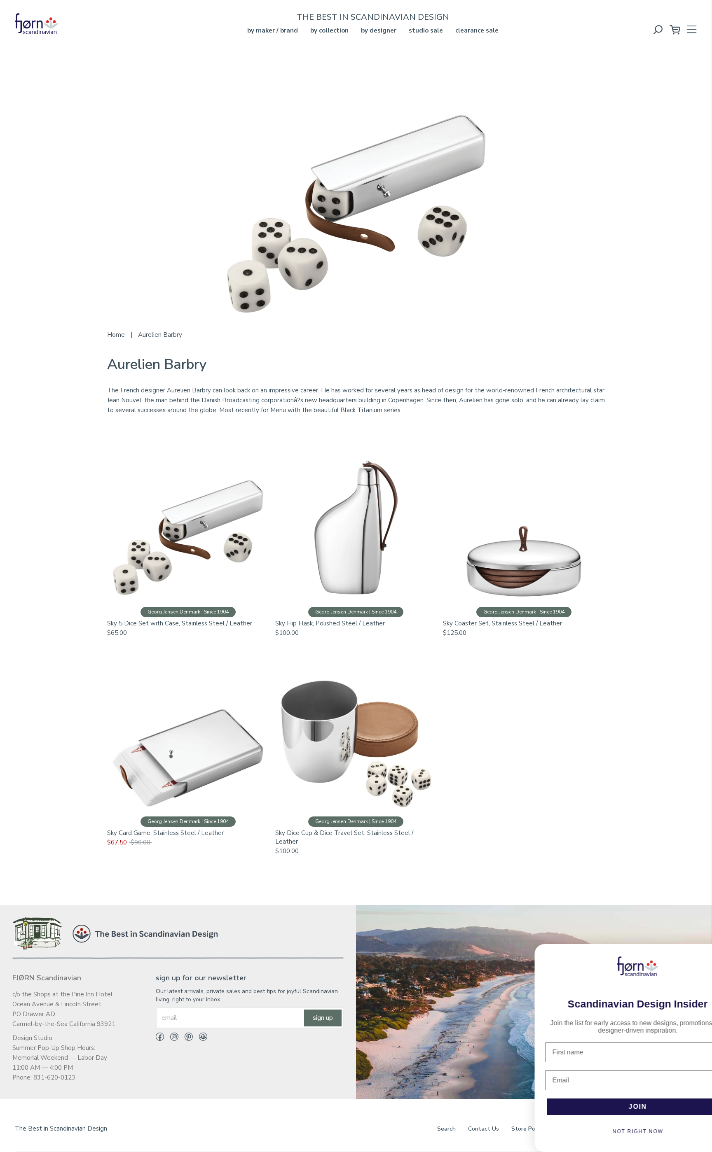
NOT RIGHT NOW (609, 1131)
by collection (329, 30)
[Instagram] (171, 1038)
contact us (483, 1129)
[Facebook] (160, 1038)
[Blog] (200, 1038)
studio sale (426, 30)
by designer (378, 30)
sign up (323, 1017)
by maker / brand (272, 30)
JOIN (609, 1106)
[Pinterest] (185, 1038)
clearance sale (477, 30)
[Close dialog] (700, 954)
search (446, 1129)
